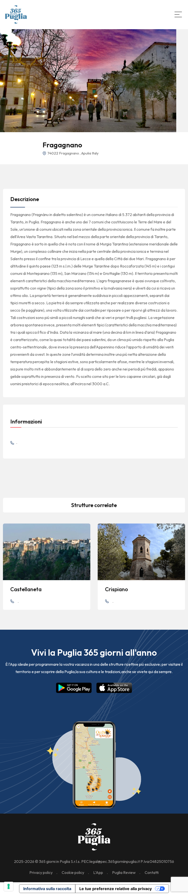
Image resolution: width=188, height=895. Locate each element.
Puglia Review (124, 872)
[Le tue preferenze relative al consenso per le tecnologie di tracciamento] (8, 886)
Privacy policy (41, 872)
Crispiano (116, 589)
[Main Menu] (178, 14)
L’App (98, 872)
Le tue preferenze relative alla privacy (115, 888)
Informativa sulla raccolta (47, 888)
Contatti (152, 872)
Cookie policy (73, 872)
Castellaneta (26, 589)
